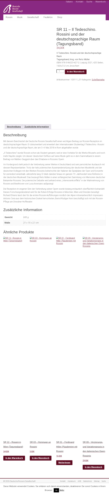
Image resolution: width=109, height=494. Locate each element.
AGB (79, 481)
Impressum (72, 481)
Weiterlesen (64, 462)
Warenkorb (100, 1)
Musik (19, 17)
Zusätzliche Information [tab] (36, 126)
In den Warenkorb (75, 71)
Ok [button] (56, 490)
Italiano (69, 1)
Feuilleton (48, 17)
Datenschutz (87, 481)
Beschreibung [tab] (14, 126)
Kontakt (79, 1)
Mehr (62, 490)
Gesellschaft (33, 17)
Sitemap (97, 481)
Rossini (9, 17)
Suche (89, 1)
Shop (59, 17)
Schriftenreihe (98, 79)
